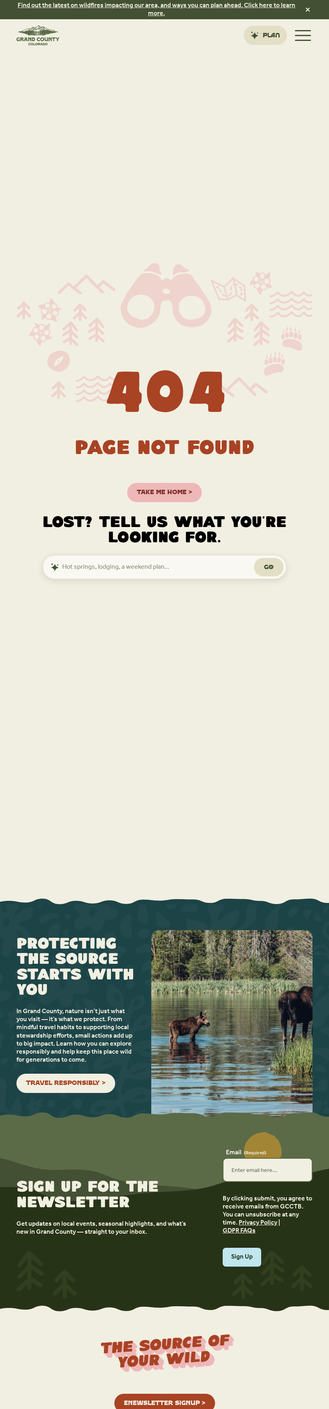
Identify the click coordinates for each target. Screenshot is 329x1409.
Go (269, 567)
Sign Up (242, 1257)
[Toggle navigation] (303, 35)
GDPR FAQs (239, 1231)
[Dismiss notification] (308, 9)
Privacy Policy (258, 1223)
